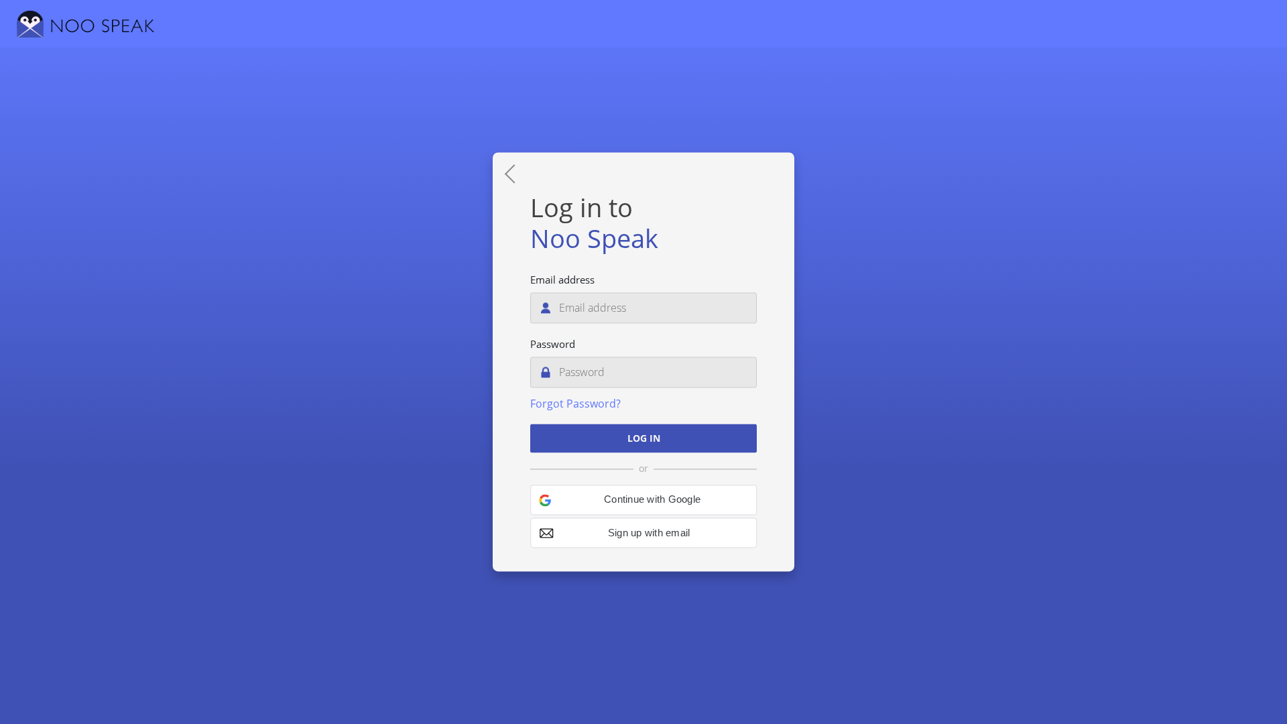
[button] (643, 500)
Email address (562, 280)
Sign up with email (649, 533)
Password (552, 344)
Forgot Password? (575, 404)
